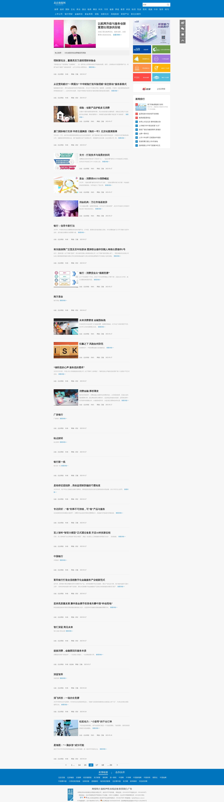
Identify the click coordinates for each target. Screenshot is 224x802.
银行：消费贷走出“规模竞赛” (94, 273)
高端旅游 (115, 14)
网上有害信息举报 (93, 798)
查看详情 (117, 35)
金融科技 (79, 14)
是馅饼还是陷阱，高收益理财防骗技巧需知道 (77, 485)
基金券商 (89, 14)
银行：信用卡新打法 (64, 225)
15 (85, 765)
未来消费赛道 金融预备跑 (92, 320)
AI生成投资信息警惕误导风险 (75, 53)
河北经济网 (143, 781)
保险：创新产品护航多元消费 (94, 107)
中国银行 (58, 556)
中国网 (121, 777)
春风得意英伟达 (144, 118)
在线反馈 (114, 789)
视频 (150, 9)
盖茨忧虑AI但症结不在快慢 (149, 114)
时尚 (101, 9)
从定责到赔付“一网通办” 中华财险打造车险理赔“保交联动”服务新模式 (90, 84)
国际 (67, 9)
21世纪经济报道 (74, 781)
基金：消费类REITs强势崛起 (94, 178)
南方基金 (58, 296)
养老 (117, 9)
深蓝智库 (58, 674)
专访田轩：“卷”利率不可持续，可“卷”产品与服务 (79, 509)
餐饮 (95, 9)
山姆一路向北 (144, 133)
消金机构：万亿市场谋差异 (93, 202)
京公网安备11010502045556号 (111, 800)
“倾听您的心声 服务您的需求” (69, 367)
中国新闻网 (137, 777)
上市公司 (59, 14)
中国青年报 (62, 781)
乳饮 (139, 9)
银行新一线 (59, 462)
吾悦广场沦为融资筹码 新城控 (150, 129)
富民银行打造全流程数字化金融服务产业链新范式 (79, 580)
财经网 (105, 777)
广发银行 (58, 414)
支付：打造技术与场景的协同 (94, 155)
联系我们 (123, 789)
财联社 (155, 777)
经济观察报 (87, 777)
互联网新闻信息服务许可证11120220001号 (134, 800)
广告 (130, 789)
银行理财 (69, 14)
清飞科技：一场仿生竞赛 (66, 698)
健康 (112, 9)
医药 (145, 9)
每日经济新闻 (105, 781)
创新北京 (105, 14)
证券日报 (86, 781)
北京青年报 (116, 781)
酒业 (84, 9)
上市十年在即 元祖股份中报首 (150, 137)
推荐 (56, 9)
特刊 (167, 9)
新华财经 (133, 781)
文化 (73, 9)
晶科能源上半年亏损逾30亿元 (149, 145)
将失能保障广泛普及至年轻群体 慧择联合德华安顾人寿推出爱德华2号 (89, 249)
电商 (89, 9)
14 (79, 765)
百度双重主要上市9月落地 (148, 141)
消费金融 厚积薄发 (89, 391)
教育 (123, 9)
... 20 (109, 765)
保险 (97, 14)
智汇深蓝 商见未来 (63, 627)
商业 (78, 9)
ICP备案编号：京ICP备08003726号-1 (88, 800)
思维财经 (94, 781)
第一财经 (113, 777)
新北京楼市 (136, 14)
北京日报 (61, 777)
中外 (156, 9)
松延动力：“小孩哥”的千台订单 (95, 721)
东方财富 (97, 777)
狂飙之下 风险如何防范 (91, 344)
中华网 (128, 777)
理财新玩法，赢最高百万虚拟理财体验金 (75, 60)
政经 (62, 9)
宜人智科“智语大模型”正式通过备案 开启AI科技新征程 (82, 532)
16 (91, 765)
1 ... (73, 765)
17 (97, 765)
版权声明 (105, 789)
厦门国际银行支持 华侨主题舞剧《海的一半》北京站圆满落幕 (85, 131)
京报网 (78, 777)
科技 (128, 9)
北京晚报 (70, 777)
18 (103, 765)
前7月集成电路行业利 (155, 104)
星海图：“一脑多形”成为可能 (69, 745)
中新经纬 (147, 777)
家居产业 (125, 14)
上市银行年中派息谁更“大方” (149, 125)
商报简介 (96, 789)
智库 (161, 9)
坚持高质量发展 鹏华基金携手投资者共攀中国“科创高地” (83, 603)
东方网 (125, 781)
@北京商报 (161, 89)
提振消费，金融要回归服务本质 (70, 650)
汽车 (106, 9)
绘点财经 (58, 438)
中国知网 (163, 777)
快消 (134, 9)
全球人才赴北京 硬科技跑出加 (150, 121)
